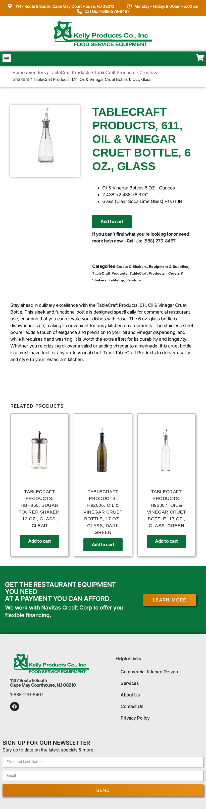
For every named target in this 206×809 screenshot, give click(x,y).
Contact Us (132, 706)
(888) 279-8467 (159, 240)
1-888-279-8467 (26, 694)
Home (18, 72)
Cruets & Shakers (131, 267)
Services (130, 683)
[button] (7, 58)
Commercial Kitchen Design (149, 671)
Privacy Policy (135, 718)
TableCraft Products (70, 72)
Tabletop (116, 280)
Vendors (37, 72)
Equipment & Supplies (168, 267)
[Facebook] (14, 706)
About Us (130, 694)
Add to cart (111, 221)
